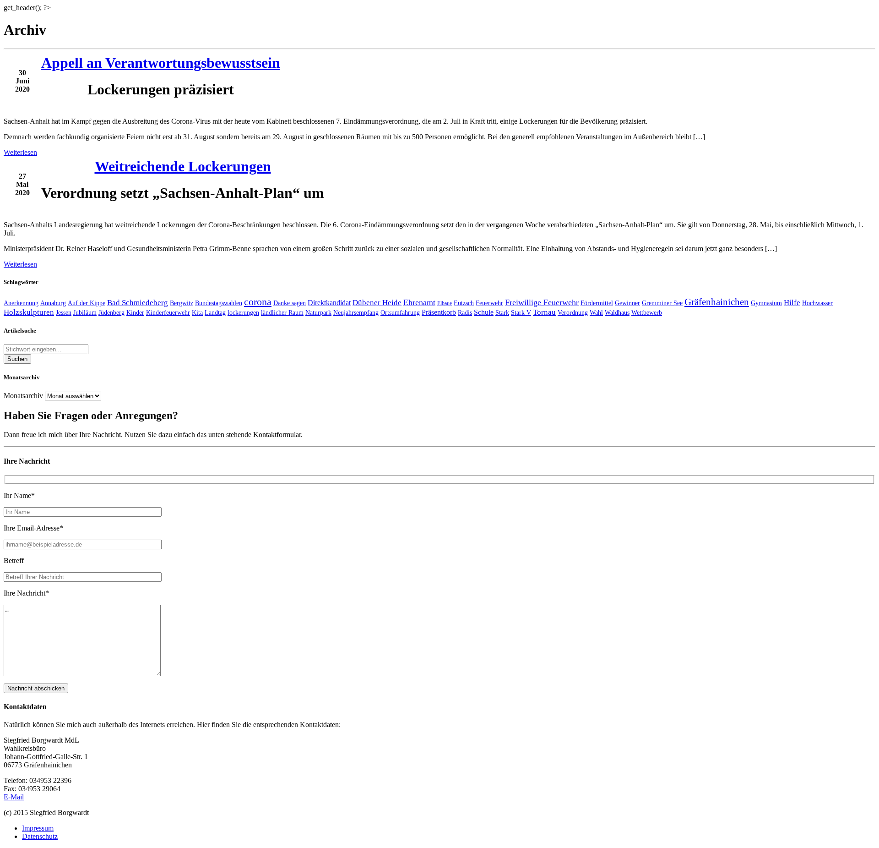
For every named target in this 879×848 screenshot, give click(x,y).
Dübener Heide (377, 302)
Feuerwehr (489, 302)
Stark (502, 312)
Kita (197, 312)
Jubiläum (85, 312)
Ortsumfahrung (400, 312)
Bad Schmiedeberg (137, 302)
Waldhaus (617, 312)
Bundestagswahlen (218, 302)
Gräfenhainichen (716, 302)
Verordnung (573, 312)
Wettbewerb (646, 312)
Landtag (215, 312)
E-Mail (14, 797)
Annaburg (53, 302)
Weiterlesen (20, 152)
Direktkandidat (329, 302)
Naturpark (318, 312)
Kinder (135, 312)
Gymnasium (766, 302)
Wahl (596, 312)
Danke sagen (289, 302)
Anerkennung (21, 302)
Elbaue (444, 303)
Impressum (38, 828)
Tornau (544, 312)
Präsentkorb (439, 312)
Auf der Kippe (86, 302)
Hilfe (792, 302)
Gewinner (627, 302)
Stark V (521, 312)
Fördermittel (597, 302)
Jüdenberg (111, 312)
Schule (484, 312)
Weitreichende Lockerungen (183, 166)
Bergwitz (181, 302)
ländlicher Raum (282, 312)
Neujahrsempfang (356, 312)
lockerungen (243, 312)
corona (257, 301)
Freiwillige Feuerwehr (542, 302)
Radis (465, 312)
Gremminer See (662, 302)
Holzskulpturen (29, 312)
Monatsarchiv (23, 395)
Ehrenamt (419, 302)
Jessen (63, 312)
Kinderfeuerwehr (168, 312)
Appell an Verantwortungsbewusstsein (160, 63)
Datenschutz (40, 836)
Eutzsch (464, 302)
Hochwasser (817, 302)
